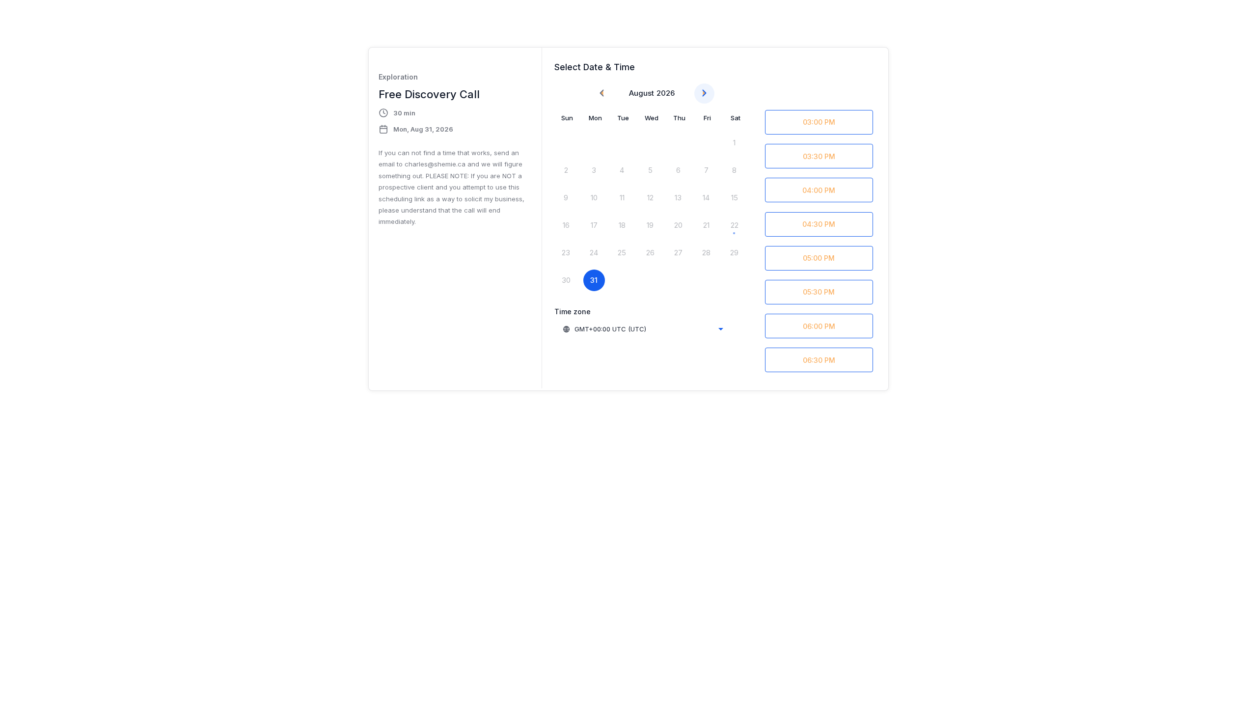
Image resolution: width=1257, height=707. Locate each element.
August (641, 93)
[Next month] (704, 93)
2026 (665, 93)
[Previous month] (602, 93)
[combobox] (642, 329)
